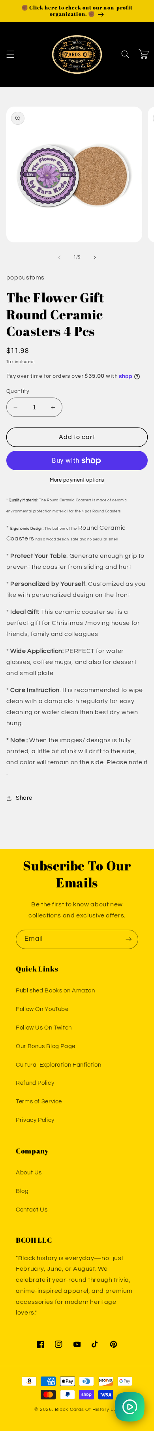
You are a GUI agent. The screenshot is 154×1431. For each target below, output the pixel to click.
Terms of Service (39, 1102)
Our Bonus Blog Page (45, 1046)
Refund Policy (35, 1083)
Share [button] (24, 798)
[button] (10, 54)
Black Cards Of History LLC (87, 1409)
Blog (22, 1191)
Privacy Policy (35, 1120)
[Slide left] (59, 257)
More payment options (77, 480)
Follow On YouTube (42, 1009)
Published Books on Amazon (55, 991)
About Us (29, 1173)
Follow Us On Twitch (44, 1028)
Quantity (17, 391)
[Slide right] (94, 257)
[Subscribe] (129, 939)
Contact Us (31, 1210)
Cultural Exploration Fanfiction (58, 1065)
